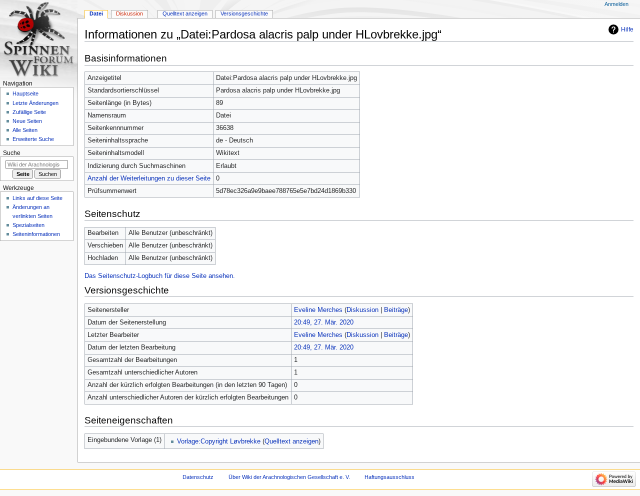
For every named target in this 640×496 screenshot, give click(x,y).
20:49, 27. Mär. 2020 (324, 322)
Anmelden (616, 4)
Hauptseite (25, 93)
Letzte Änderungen (35, 103)
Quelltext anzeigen (291, 441)
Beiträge (396, 310)
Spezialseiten (28, 225)
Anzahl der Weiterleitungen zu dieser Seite (149, 178)
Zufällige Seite (29, 112)
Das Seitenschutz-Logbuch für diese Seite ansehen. (159, 276)
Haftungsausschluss (389, 477)
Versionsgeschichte (244, 13)
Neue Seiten (27, 121)
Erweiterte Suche (33, 139)
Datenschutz (198, 477)
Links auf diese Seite (37, 198)
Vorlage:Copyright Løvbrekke (218, 441)
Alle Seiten (25, 130)
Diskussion (362, 310)
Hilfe (627, 29)
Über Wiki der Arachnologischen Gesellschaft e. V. (289, 477)
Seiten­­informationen (36, 234)
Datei (96, 13)
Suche (11, 153)
